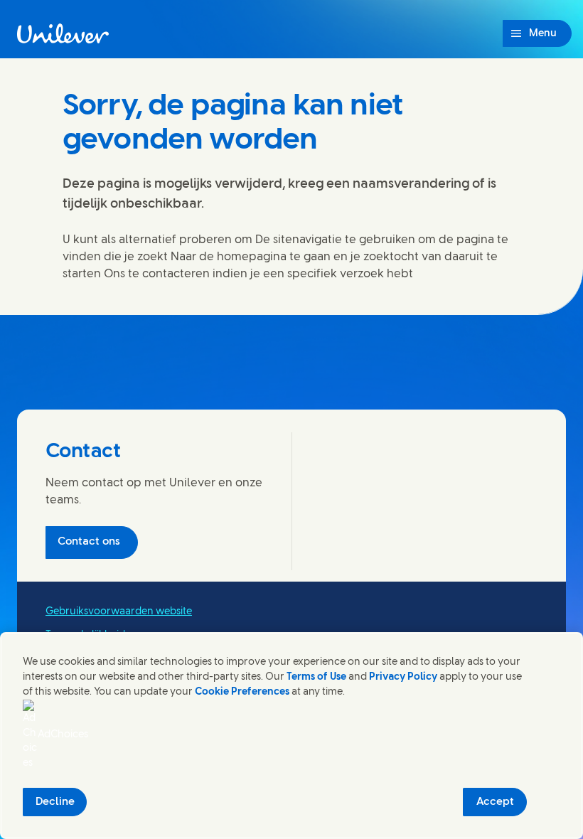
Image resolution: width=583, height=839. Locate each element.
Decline (55, 802)
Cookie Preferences (242, 692)
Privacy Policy (403, 677)
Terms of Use (316, 677)
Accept (495, 802)
